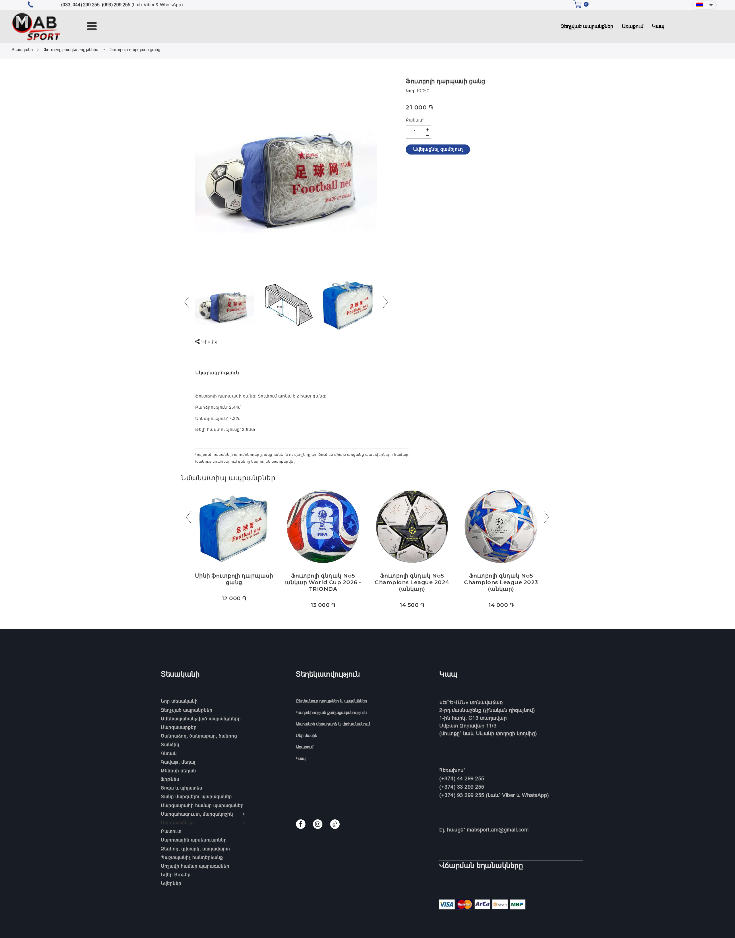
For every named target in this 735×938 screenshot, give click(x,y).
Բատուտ (171, 831)
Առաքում (632, 26)
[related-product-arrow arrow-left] (188, 518)
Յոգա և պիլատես (181, 787)
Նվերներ (171, 883)
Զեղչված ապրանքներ (586, 26)
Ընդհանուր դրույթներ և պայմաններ (331, 700)
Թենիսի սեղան (178, 770)
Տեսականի (22, 49)
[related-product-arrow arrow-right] (546, 518)
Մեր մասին (306, 735)
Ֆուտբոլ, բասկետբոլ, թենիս (71, 49)
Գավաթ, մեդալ (178, 762)
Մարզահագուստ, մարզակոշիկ (197, 814)
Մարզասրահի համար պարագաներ (202, 805)
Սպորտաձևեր (177, 822)
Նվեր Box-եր (176, 874)
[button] (704, 5)
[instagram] (317, 824)
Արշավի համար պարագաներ (195, 865)
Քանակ (414, 120)
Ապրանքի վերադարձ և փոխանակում (333, 723)
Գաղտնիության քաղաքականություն (331, 712)
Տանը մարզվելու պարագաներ (196, 796)
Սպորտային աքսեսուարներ (194, 839)
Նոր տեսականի (179, 701)
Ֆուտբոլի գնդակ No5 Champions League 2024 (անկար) (412, 582)
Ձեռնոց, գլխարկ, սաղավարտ (195, 848)
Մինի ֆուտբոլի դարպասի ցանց (234, 579)
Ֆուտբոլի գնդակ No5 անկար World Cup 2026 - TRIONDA (323, 582)
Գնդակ (169, 753)
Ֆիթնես (170, 779)
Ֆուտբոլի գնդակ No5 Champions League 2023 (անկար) (501, 582)
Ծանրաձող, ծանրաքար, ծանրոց (199, 735)
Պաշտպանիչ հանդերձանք (192, 857)
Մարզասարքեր (179, 727)
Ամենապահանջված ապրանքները (201, 718)
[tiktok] (335, 824)
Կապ (658, 26)
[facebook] (300, 824)
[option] (286, 169)
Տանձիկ (170, 744)
